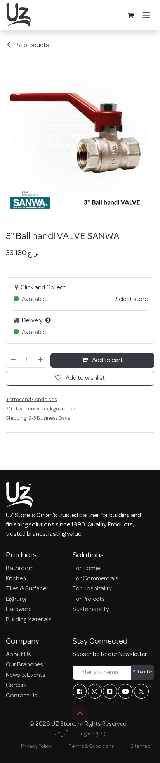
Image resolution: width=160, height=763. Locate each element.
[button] (80, 713)
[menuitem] (62, 734)
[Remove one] (12, 360)
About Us (18, 655)
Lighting (16, 599)
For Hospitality (92, 589)
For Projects (89, 599)
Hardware (18, 609)
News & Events (25, 675)
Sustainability (91, 609)
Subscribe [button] (142, 672)
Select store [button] (131, 299)
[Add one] (40, 360)
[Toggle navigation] (146, 15)
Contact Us (21, 696)
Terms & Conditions (91, 746)
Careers (16, 685)
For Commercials (95, 579)
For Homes (87, 569)
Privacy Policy (36, 746)
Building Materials (29, 620)
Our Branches (24, 665)
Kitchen (16, 579)
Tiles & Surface (26, 589)
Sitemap (140, 746)
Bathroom (20, 569)
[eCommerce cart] (130, 15)
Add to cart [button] (107, 360)
